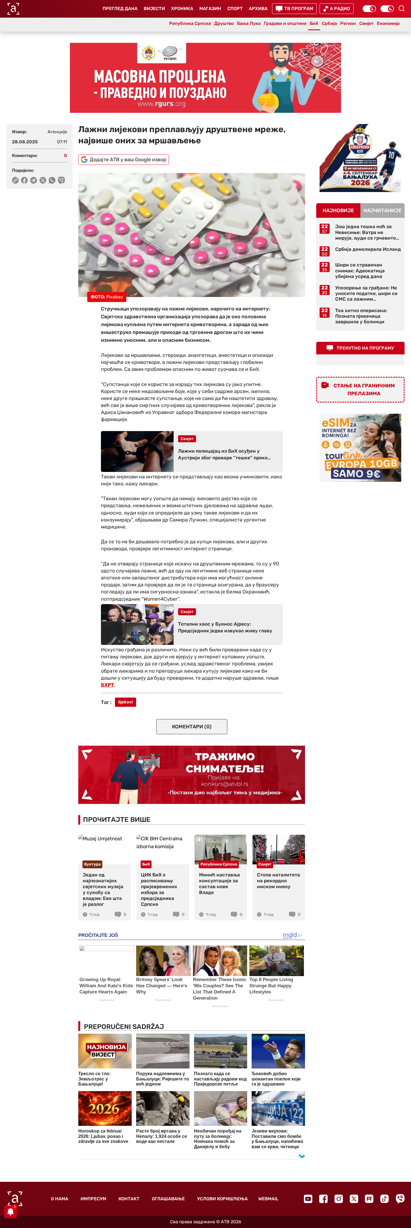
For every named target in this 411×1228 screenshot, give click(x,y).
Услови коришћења (222, 1198)
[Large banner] (205, 78)
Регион (348, 23)
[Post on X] (42, 180)
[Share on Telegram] (33, 180)
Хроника (182, 8)
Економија (388, 23)
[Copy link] (15, 180)
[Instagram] (338, 1198)
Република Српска (190, 23)
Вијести (154, 8)
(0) (192, 727)
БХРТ (107, 685)
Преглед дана (120, 8)
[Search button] (401, 8)
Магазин (210, 8)
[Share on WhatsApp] (52, 180)
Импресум (93, 1198)
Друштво (224, 23)
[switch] (369, 8)
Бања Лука (249, 23)
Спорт (235, 8)
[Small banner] (360, 158)
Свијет (366, 23)
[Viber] (400, 1199)
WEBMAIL (268, 1198)
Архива (258, 8)
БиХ (314, 23)
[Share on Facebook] (24, 180)
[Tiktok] (384, 1198)
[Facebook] (323, 1198)
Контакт (129, 1198)
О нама (59, 1198)
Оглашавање (168, 1198)
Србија (329, 23)
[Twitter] (354, 1198)
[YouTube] (308, 1199)
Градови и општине (285, 23)
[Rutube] (369, 1198)
